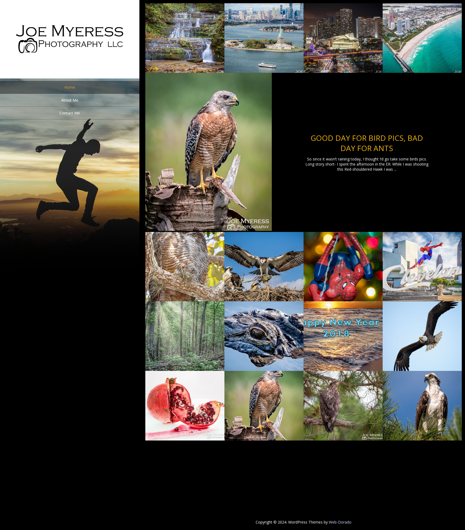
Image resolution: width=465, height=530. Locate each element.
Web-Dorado (340, 522)
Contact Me (69, 113)
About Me (69, 100)
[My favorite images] (69, 77)
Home (69, 87)
